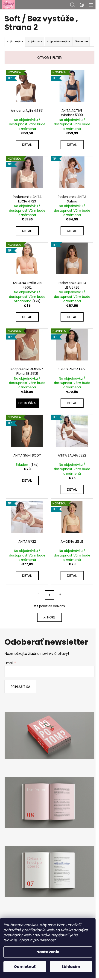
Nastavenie (47, 952)
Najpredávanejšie (58, 41)
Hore (51, 617)
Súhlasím (70, 966)
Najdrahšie (35, 41)
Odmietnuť (24, 966)
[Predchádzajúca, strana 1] (49, 595)
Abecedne (81, 41)
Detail (27, 144)
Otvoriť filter (49, 57)
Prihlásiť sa (20, 686)
